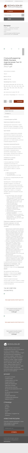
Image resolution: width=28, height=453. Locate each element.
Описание (7, 108)
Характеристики (9, 111)
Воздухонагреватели (10, 382)
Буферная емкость (9, 399)
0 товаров (10, 11)
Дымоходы (7, 394)
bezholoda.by (14, 5)
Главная (5, 27)
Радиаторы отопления (14, 27)
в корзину (20, 101)
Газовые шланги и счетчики (11, 380)
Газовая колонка (9, 378)
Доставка (7, 406)
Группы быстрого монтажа (11, 387)
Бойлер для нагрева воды (11, 383)
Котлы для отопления (10, 376)
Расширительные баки (10, 395)
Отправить (14, 432)
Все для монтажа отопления (11, 392)
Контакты (7, 410)
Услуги (6, 411)
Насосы (6, 390)
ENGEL (5, 31)
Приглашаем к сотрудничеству (12, 413)
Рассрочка (7, 415)
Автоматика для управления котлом (13, 388)
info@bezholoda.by (19, 1)
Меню (9, 19)
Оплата (6, 408)
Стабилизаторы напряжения (11, 397)
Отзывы (8, 113)
